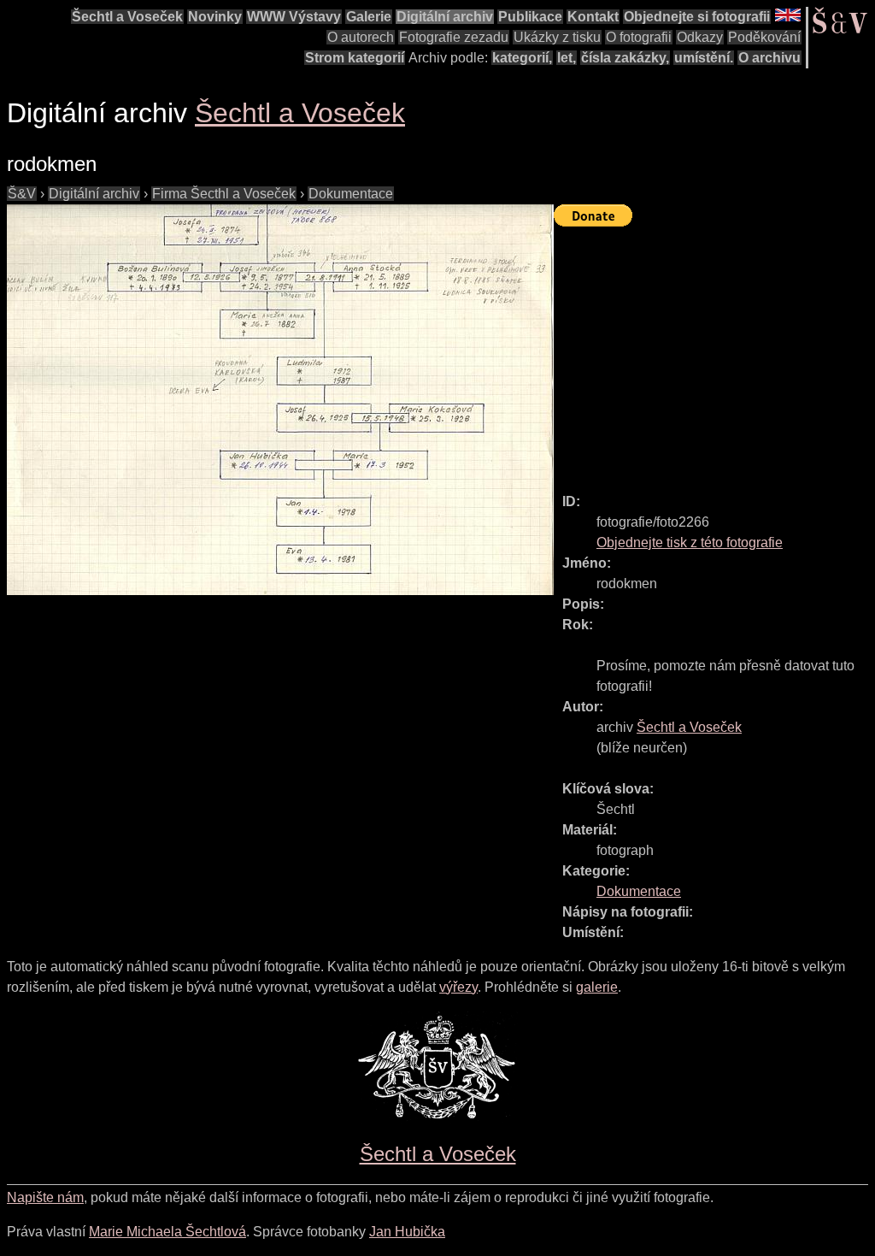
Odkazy (700, 37)
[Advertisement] (714, 352)
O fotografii (639, 37)
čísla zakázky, (625, 57)
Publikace (530, 16)
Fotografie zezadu (453, 37)
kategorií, (522, 57)
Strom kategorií (354, 57)
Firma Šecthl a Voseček (224, 193)
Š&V (22, 193)
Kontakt (593, 16)
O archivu (769, 57)
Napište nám (45, 1197)
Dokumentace (350, 193)
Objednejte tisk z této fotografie (689, 542)
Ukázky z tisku (557, 37)
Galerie (368, 16)
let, (566, 57)
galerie (597, 987)
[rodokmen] (280, 399)
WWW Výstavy (294, 16)
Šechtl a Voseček (127, 16)
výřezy (458, 987)
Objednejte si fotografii (697, 16)
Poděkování (764, 37)
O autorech (360, 37)
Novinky (215, 16)
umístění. (703, 57)
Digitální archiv (444, 16)
